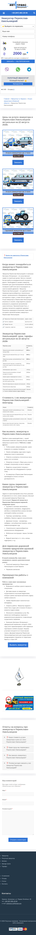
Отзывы (4, 878)
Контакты (5, 884)
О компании (5, 876)
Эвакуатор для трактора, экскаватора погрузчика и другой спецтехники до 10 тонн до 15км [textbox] (13, 365)
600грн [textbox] (28, 376)
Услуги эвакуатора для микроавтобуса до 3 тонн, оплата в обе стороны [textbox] (15, 415)
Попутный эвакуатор (8, 858)
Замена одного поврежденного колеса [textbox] (12, 376)
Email (4, 799)
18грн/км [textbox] (28, 389)
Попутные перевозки (20, 5)
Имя (4, 790)
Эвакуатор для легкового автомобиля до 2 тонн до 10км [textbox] (13, 351)
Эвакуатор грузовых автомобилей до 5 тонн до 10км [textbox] (13, 360)
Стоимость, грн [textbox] (29, 346)
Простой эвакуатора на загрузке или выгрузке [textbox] (14, 384)
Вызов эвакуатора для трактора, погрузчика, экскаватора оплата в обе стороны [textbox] (14, 424)
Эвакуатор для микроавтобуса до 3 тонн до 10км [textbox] (13, 355)
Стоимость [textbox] (30, 407)
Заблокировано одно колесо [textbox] (10, 369)
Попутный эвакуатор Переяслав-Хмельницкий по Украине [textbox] (14, 390)
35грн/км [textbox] (29, 423)
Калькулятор (18, 84)
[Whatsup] (18, 69)
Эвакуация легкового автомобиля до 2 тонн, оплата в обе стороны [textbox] (13, 410)
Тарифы (4, 866)
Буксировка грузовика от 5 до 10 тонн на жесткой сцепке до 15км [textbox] (13, 380)
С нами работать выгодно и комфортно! (16, 58)
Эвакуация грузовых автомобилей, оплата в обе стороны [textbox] (14, 419)
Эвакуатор (5, 855)
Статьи (4, 881)
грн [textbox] (28, 350)
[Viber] (6, 69)
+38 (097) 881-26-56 (20, 13)
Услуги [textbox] (4, 407)
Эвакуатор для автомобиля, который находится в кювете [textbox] (12, 373)
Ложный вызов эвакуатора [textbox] (9, 386)
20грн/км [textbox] (29, 410)
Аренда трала (6, 863)
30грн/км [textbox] (29, 418)
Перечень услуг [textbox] (7, 345)
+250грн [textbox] (28, 369)
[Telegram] (29, 69)
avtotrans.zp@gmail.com (13, 903)
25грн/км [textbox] (29, 414)
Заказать (18, 162)
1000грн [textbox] (28, 372)
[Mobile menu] (4, 13)
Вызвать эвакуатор (18, 645)
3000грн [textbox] (28, 363)
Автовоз (4, 861)
